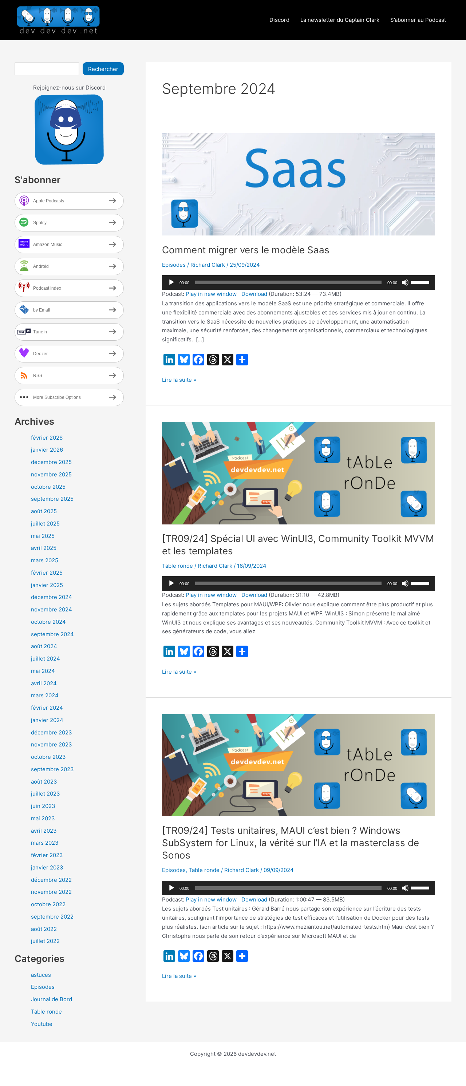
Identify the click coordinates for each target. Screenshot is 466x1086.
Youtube (41, 1023)
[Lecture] (171, 282)
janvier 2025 (47, 585)
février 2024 (47, 707)
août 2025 (44, 511)
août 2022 (44, 929)
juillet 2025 (45, 523)
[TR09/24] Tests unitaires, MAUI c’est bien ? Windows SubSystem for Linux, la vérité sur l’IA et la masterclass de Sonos (290, 843)
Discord (279, 19)
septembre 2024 (52, 634)
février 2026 (47, 437)
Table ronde (46, 1011)
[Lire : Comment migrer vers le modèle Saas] (298, 184)
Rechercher (103, 69)
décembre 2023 (51, 732)
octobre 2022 (48, 904)
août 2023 (44, 781)
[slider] (421, 281)
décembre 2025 (51, 462)
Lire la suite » (179, 380)
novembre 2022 (51, 891)
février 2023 (47, 855)
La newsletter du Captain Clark (339, 19)
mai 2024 (43, 670)
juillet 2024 (45, 658)
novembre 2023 (51, 744)
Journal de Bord (51, 999)
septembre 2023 (52, 769)
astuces (41, 974)
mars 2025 (44, 560)
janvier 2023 (47, 867)
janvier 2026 (47, 449)
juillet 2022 (45, 941)
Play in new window (211, 293)
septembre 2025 (52, 498)
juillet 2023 (45, 793)
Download (254, 293)
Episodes (43, 986)
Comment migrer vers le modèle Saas (245, 249)
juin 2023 (43, 805)
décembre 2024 (51, 597)
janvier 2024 (47, 720)
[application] (298, 282)
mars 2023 (45, 842)
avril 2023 (44, 830)
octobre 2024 (48, 621)
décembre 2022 (51, 879)
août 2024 (44, 646)
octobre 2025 (48, 486)
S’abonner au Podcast (418, 19)
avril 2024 (44, 683)
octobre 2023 (48, 756)
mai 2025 (43, 535)
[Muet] (405, 282)
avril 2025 (43, 547)
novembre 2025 (51, 474)
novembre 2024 (51, 609)
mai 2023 (43, 818)
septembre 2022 (52, 916)
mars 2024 (45, 695)
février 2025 (47, 572)
